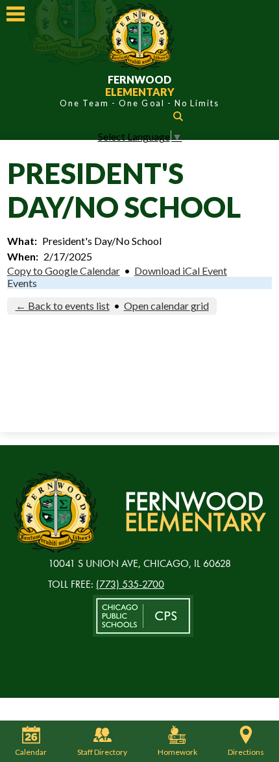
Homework (177, 752)
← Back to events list (63, 305)
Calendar (31, 752)
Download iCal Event (180, 270)
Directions (246, 752)
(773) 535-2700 (130, 584)
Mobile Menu (15, 13)
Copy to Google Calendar (63, 270)
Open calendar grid (166, 305)
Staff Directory (102, 752)
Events (22, 283)
